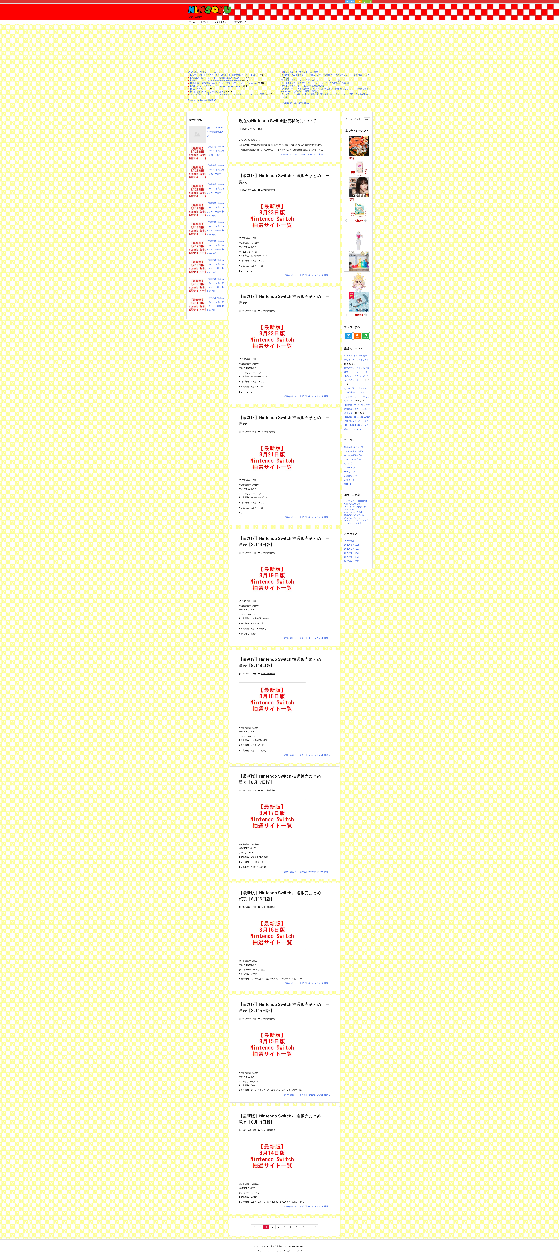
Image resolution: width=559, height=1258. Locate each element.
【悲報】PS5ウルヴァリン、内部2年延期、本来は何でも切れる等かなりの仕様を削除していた (326, 75)
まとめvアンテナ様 (353, 523)
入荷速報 (350, 475)
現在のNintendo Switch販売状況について (277, 120)
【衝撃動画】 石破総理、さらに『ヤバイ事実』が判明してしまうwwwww (223, 83)
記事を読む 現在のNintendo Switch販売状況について (304, 154)
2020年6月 (351, 553)
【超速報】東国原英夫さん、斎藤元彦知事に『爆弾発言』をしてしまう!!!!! (223, 75)
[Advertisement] (279, 46)
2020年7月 (351, 549)
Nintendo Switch (354, 447)
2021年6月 (350, 540)
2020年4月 (351, 561)
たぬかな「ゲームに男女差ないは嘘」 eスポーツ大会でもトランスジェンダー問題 (226, 94)
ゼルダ (348, 463)
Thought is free (295, 1251)
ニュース (350, 467)
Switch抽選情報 (268, 189)
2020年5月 (351, 557)
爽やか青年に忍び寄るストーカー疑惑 (300, 72)
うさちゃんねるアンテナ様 (356, 520)
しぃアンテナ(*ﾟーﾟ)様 (355, 501)
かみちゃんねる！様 (353, 512)
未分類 (263, 129)
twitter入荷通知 (353, 455)
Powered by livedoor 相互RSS (202, 100)
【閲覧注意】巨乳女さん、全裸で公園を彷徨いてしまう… (215, 77)
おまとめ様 (349, 509)
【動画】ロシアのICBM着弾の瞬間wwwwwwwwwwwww (215, 80)
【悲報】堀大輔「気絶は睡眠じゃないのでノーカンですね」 (310, 80)
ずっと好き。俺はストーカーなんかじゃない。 (209, 72)
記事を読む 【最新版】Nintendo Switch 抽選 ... (307, 275)
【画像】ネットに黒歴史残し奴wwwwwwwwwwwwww (214, 86)
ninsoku (357, 429)
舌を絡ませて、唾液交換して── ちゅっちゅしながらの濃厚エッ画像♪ (315, 83)
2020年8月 (351, 544)
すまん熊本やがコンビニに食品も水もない (302, 85)
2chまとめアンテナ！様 (355, 506)
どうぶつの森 (352, 459)
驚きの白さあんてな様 (354, 515)
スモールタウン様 (352, 517)
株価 (347, 484)
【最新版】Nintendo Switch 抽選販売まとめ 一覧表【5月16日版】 (357, 408)
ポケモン (350, 471)
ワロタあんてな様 (352, 504)
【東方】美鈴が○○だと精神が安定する (207, 91)
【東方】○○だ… (197, 88)
